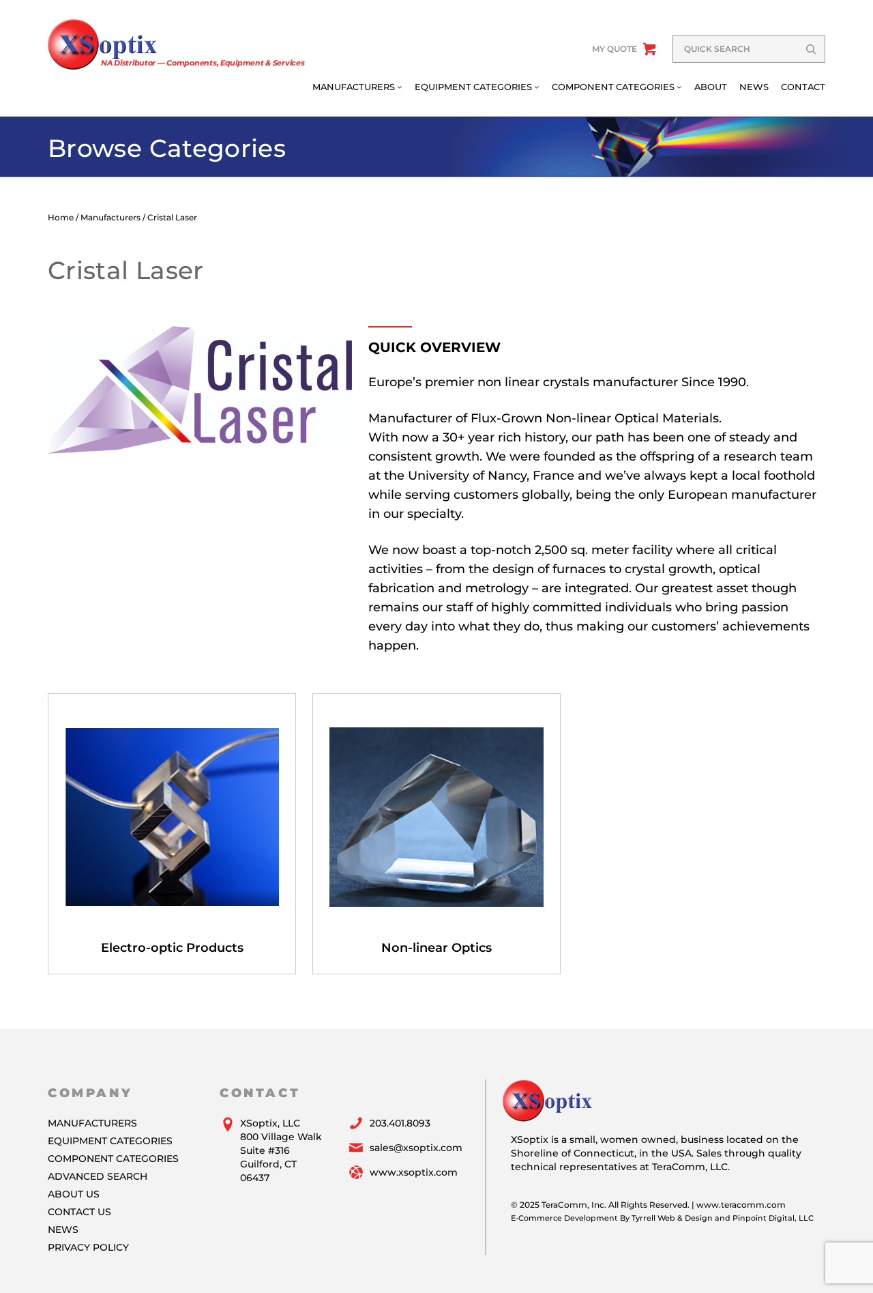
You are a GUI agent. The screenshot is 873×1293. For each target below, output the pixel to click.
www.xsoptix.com (414, 1172)
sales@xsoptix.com (416, 1148)
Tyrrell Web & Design (672, 1218)
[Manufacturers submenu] (399, 86)
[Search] (811, 49)
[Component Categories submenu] (679, 86)
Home (61, 217)
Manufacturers (110, 217)
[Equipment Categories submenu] (536, 86)
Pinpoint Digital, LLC (773, 1218)
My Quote (614, 49)
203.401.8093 (400, 1123)
